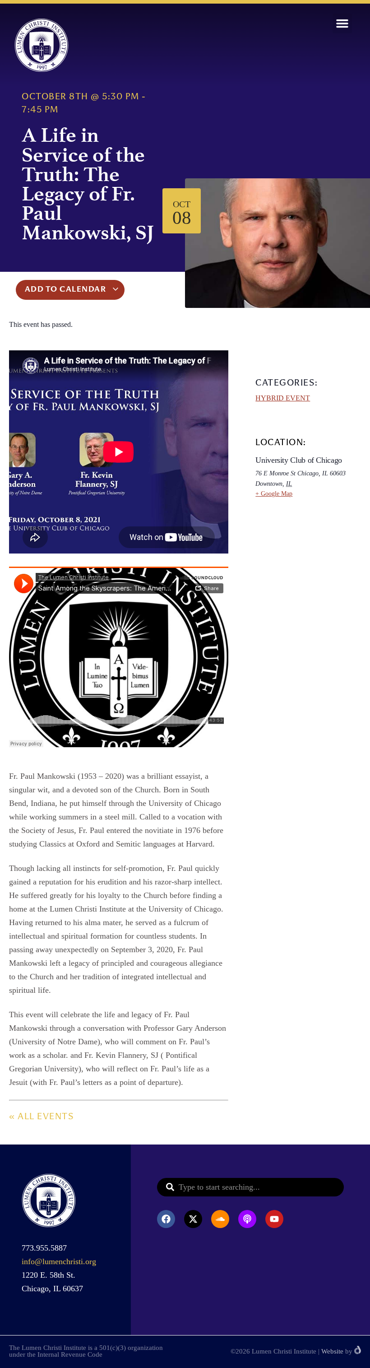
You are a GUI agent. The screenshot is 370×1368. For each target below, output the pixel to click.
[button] (342, 23)
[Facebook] (166, 1219)
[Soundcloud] (220, 1219)
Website (332, 1351)
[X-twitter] (193, 1219)
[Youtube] (274, 1219)
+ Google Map (273, 493)
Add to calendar (66, 289)
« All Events (41, 1117)
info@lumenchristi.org (59, 1261)
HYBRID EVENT (282, 398)
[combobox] (250, 1187)
